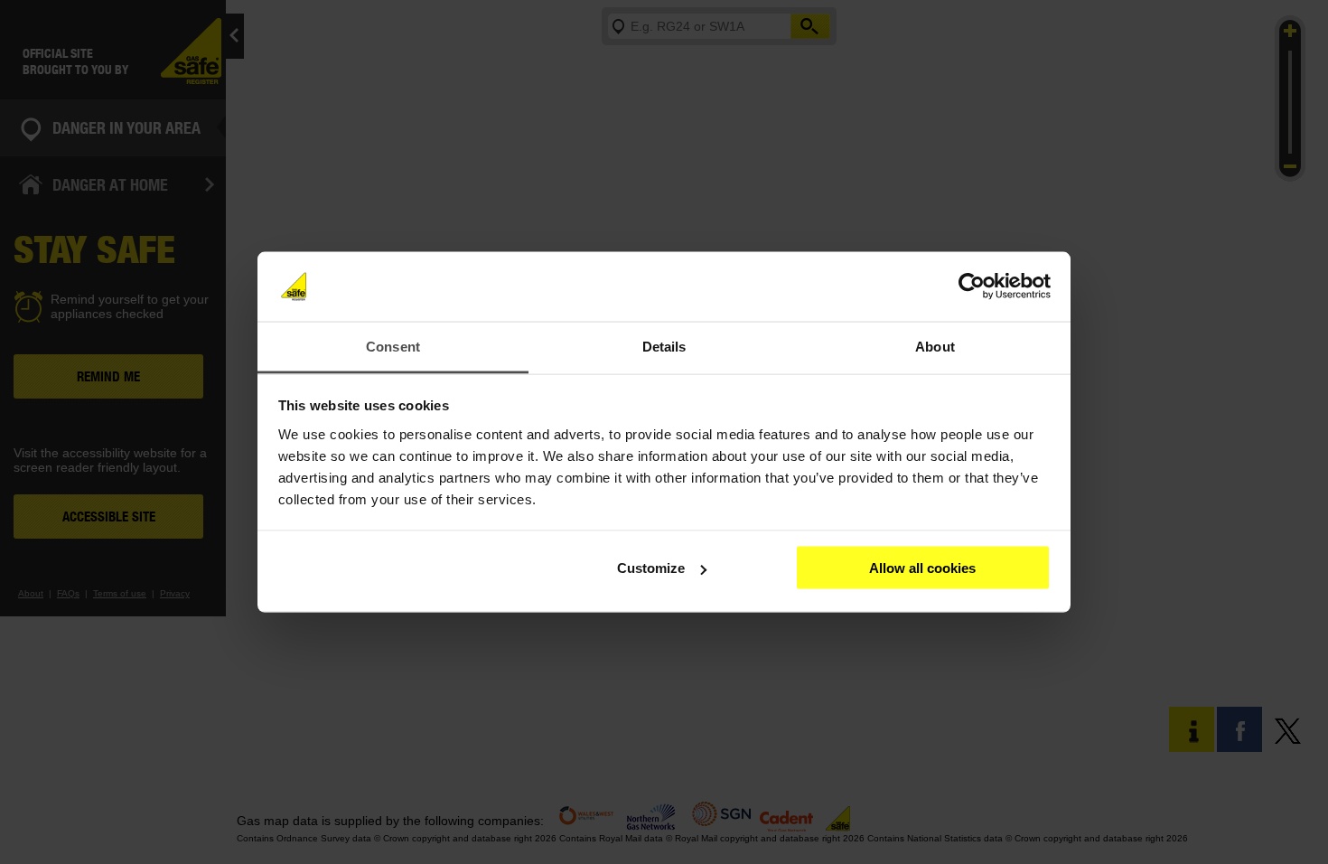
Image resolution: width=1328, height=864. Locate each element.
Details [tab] (664, 345)
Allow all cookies (922, 568)
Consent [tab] (393, 345)
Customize (651, 568)
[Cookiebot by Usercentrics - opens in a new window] (972, 286)
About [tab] (935, 345)
